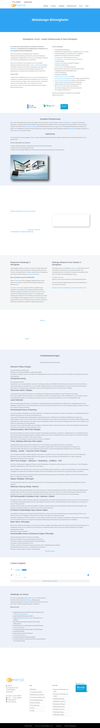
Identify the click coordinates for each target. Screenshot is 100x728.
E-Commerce (65, 76)
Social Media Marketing (70, 59)
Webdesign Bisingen (58, 698)
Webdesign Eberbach (59, 706)
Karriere (81, 5)
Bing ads (40, 618)
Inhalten (16, 280)
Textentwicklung (59, 59)
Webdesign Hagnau (58, 712)
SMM (78, 59)
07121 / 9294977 (17, 695)
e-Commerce (53, 5)
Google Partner (31, 126)
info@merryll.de (12, 699)
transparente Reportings (19, 635)
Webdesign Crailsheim (59, 701)
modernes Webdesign (36, 65)
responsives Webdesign (33, 274)
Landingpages (61, 5)
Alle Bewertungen (50, 551)
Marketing (72, 128)
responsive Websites (40, 291)
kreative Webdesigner (18, 627)
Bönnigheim (67, 122)
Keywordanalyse (59, 67)
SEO (56, 78)
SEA (56, 80)
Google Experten (31, 598)
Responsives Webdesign (16, 287)
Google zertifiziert (28, 618)
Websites (42, 320)
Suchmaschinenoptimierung (65, 78)
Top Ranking (30, 77)
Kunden (19, 130)
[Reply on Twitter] (16, 577)
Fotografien (58, 63)
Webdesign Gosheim (58, 709)
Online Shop (58, 76)
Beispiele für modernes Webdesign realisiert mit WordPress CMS (69, 287)
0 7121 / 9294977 (16, 2)
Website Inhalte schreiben (37, 694)
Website (27, 338)
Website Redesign (35, 702)
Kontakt (86, 5)
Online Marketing (34, 705)
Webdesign (46, 5)
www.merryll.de (12, 701)
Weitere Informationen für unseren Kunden (22, 211)
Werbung (32, 137)
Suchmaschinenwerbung (64, 80)
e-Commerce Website (36, 692)
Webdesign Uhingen (58, 714)
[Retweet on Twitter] (18, 577)
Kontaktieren (55, 277)
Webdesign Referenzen (72, 5)
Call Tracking (60, 86)
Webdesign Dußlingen (59, 704)
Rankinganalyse (59, 57)
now (19, 575)
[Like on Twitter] (21, 577)
